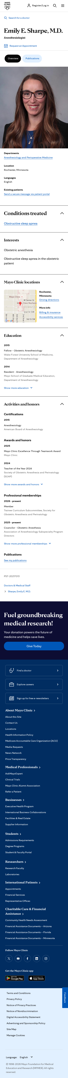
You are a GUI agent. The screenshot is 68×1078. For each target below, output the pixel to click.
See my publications (15, 560)
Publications (32, 58)
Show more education (16, 387)
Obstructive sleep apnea (20, 223)
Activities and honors (21, 404)
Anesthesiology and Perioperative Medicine (28, 157)
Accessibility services (51, 316)
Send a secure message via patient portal (27, 194)
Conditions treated (25, 213)
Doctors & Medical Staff (17, 585)
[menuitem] (13, 58)
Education (12, 335)
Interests (11, 240)
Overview (13, 58)
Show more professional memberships (25, 543)
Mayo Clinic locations (22, 282)
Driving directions (49, 299)
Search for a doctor (19, 17)
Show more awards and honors (21, 484)
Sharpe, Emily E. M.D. (19, 591)
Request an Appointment (23, 45)
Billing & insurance (49, 312)
